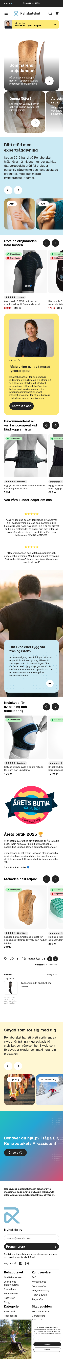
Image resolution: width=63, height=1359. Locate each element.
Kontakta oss (21, 406)
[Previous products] (46, 243)
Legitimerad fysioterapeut (11, 1283)
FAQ (34, 1277)
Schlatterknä (38, 1315)
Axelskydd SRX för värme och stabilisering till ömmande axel (22, 303)
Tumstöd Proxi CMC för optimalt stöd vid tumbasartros (9, 1001)
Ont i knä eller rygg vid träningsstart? (27, 649)
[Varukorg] (57, 13)
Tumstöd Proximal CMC (17, 978)
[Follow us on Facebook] (21, 1263)
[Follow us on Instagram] (27, 1263)
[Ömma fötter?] (24, 112)
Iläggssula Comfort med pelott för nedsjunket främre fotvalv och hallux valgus (25, 940)
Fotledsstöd (10, 1315)
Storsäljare (10, 1289)
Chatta (13, 1152)
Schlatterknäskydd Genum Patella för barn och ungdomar (23, 768)
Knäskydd (9, 1311)
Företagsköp (39, 1286)
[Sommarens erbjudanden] (31, 63)
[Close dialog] (61, 1321)
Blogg (7, 1302)
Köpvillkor (9, 1297)
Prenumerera (15, 1246)
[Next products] (18, 190)
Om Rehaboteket (13, 1277)
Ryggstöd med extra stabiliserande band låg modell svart (24, 487)
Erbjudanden (11, 1293)
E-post (35, 1336)
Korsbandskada (40, 1311)
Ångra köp (37, 1299)
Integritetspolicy (40, 1290)
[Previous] (8, 190)
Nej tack (47, 1349)
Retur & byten (39, 1294)
